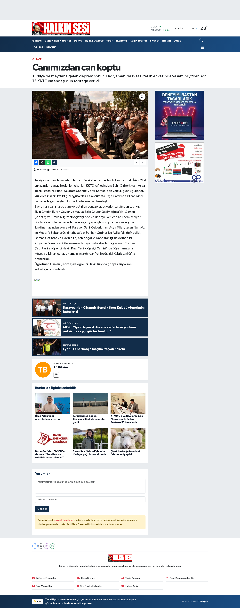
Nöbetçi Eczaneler (46, 578)
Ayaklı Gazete (94, 40)
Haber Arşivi (132, 586)
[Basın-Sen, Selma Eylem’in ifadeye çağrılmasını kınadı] (90, 438)
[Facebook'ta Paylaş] (36, 163)
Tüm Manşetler (44, 586)
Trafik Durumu (132, 578)
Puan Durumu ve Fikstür (182, 578)
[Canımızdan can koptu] (90, 125)
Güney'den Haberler (57, 40)
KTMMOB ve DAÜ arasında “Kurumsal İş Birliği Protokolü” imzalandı (127, 419)
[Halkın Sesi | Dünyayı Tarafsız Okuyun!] (61, 28)
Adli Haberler (138, 40)
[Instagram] (46, 546)
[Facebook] (35, 546)
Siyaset (155, 40)
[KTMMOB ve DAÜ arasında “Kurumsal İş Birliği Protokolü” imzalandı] (128, 403)
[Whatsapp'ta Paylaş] (48, 163)
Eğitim (166, 40)
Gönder (42, 509)
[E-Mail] (56, 375)
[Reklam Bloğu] (179, 115)
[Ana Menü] (202, 47)
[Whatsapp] (52, 546)
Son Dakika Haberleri (91, 586)
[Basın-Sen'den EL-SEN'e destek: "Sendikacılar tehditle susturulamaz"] (52, 438)
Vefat (177, 40)
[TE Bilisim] (43, 369)
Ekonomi (121, 40)
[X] (41, 546)
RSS (39, 601)
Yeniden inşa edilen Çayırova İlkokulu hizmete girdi (89, 419)
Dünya (78, 40)
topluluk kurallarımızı (65, 520)
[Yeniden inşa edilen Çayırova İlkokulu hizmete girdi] (90, 403)
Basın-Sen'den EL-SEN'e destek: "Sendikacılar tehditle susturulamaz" (50, 454)
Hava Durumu (88, 578)
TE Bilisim (41, 170)
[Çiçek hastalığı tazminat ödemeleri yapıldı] (128, 438)
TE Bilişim (203, 601)
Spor (109, 40)
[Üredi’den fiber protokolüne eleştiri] (52, 403)
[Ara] (202, 40)
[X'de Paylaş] (42, 163)
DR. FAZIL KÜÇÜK (45, 47)
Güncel (37, 40)
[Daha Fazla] (54, 163)
